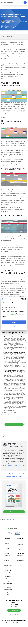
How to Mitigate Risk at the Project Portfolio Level (14, 476)
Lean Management (8, 589)
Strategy (8, 578)
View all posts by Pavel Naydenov (12, 465)
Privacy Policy (20, 544)
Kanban (7, 594)
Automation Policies (8, 565)
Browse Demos (14, 610)
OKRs (8, 581)
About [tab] (22, 302)
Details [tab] (14, 302)
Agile (8, 592)
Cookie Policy (20, 549)
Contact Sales (20, 555)
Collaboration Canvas (7, 560)
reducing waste (20, 393)
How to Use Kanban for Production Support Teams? (16, 6)
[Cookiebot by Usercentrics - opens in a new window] (20, 299)
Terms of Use (20, 542)
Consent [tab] (5, 302)
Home (2, 6)
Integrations (7, 567)
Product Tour (7, 555)
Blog (5, 6)
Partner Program (20, 560)
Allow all (14, 322)
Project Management (7, 583)
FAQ (20, 565)
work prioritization (11, 249)
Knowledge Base (7, 572)
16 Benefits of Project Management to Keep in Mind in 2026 (15, 474)
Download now (14, 511)
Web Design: (14, 622)
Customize (13, 326)
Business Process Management (7, 587)
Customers (7, 543)
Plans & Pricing (8, 570)
